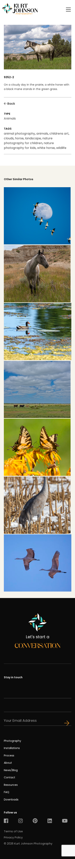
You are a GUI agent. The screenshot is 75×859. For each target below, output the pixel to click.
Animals (10, 118)
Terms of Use (13, 831)
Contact (9, 777)
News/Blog (11, 770)
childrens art (59, 133)
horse (19, 138)
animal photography (19, 133)
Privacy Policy (13, 837)
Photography (12, 741)
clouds (9, 138)
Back (11, 103)
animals (42, 133)
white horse (46, 148)
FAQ (6, 792)
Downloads (11, 799)
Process (9, 755)
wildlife (61, 148)
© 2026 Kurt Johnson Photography (28, 843)
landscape (33, 138)
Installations (12, 748)
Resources (11, 785)
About (8, 763)
